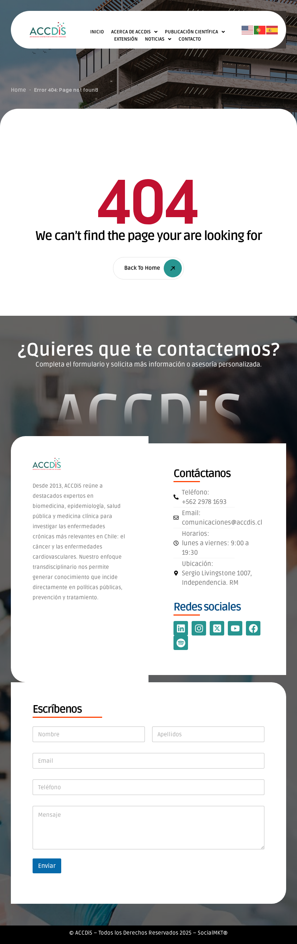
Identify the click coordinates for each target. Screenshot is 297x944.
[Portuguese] (260, 30)
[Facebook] (253, 628)
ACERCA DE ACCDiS (131, 32)
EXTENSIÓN (126, 39)
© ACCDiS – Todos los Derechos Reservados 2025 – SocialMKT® (148, 932)
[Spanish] (272, 30)
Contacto (190, 39)
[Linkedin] (180, 628)
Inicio (97, 32)
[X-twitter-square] (217, 628)
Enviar (47, 866)
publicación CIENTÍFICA (191, 32)
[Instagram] (199, 628)
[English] (248, 30)
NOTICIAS (154, 39)
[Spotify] (180, 642)
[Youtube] (235, 628)
